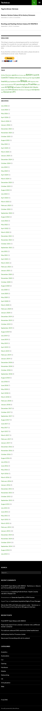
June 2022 (4, 221)
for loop (32, 78)
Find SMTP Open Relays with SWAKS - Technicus (17, 586)
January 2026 (5, 125)
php (27, 84)
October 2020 (5, 282)
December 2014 (6, 535)
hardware (13, 81)
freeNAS (4, 81)
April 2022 (4, 228)
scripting (9, 87)
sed (15, 87)
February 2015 (6, 527)
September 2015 (6, 500)
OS (2, 679)
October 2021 (5, 244)
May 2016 (4, 470)
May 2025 (4, 144)
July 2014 (4, 554)
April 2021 (4, 259)
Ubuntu (35, 87)
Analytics (4, 652)
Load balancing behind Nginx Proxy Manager (25, 601)
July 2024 (4, 167)
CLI (2, 660)
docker (20, 78)
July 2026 (4, 106)
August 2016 (5, 458)
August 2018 (5, 378)
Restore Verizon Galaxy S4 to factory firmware (18, 15)
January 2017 (5, 443)
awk (24, 75)
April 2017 (4, 431)
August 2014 (5, 550)
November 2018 (6, 366)
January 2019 (5, 358)
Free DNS (4, 700)
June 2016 (4, 466)
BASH (29, 74)
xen (2, 92)
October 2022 (5, 209)
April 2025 (4, 148)
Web (2, 686)
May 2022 (4, 224)
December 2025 (6, 129)
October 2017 (5, 412)
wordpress (36, 90)
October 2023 (5, 186)
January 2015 (5, 531)
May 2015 (4, 516)
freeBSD (37, 78)
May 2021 (4, 255)
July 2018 (4, 381)
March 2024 (5, 178)
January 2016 (5, 485)
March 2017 (5, 435)
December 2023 (6, 182)
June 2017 (4, 424)
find (24, 78)
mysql (6, 84)
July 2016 (4, 462)
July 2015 (4, 508)
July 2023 (4, 194)
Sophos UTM (20, 87)
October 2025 (5, 136)
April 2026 (4, 117)
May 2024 (4, 171)
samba (3, 87)
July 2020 (4, 290)
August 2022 (5, 217)
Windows (15, 90)
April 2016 (4, 473)
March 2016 (5, 477)
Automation (5, 656)
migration (33, 81)
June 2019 (4, 339)
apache (14, 75)
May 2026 (4, 113)
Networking (5, 675)
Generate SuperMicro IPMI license (23, 597)
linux (23, 81)
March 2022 (5, 232)
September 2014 (6, 546)
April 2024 (4, 175)
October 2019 (5, 324)
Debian (12, 78)
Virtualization (5, 683)
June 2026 (4, 110)
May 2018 (4, 389)
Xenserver (7, 92)
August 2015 (5, 504)
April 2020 (4, 301)
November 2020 (6, 278)
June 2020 (4, 293)
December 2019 (6, 316)
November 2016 (6, 450)
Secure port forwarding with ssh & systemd (20, 587)
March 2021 (5, 263)
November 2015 (6, 493)
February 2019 (6, 355)
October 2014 (5, 542)
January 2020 (5, 313)
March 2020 (5, 305)
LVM (28, 81)
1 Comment (16, 26)
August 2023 (5, 190)
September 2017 (6, 416)
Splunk (27, 87)
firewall (27, 78)
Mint (37, 81)
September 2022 (6, 213)
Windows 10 (22, 90)
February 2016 (6, 481)
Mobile (3, 671)
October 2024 (5, 163)
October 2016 (5, 454)
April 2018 (4, 393)
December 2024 (6, 159)
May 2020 (4, 297)
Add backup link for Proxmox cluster (13, 634)
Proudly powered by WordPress (10, 708)
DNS (16, 78)
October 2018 (5, 370)
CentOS (36, 75)
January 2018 (5, 404)
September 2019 (6, 328)
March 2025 (5, 152)
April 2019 (4, 347)
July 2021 (4, 251)
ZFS (14, 92)
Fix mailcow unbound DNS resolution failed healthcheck (20, 630)
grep (9, 81)
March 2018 (5, 397)
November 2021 (6, 240)
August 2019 (5, 332)
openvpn (10, 84)
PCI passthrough (19, 84)
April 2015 (4, 519)
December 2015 (6, 489)
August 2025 (5, 140)
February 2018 (6, 401)
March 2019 (5, 351)
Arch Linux (20, 75)
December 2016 (6, 447)
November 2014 (6, 539)
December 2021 (6, 236)
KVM (18, 81)
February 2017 (6, 439)
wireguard (28, 89)
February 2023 (6, 205)
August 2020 (5, 286)
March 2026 (5, 121)
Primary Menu (39, 2)
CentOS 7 (5, 77)
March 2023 (5, 201)
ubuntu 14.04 (4, 89)
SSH (31, 87)
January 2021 (5, 270)
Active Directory (6, 75)
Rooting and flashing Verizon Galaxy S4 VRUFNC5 (19, 24)
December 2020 (6, 274)
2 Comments (16, 17)
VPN (10, 90)
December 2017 (6, 408)
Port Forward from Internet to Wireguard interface (18, 607)
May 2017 (4, 427)
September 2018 (6, 374)
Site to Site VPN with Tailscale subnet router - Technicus (19, 605)
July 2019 (4, 336)
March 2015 (5, 523)
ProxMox (32, 84)
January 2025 (5, 155)
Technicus (5, 2)
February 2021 (6, 267)
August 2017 (5, 420)
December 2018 (6, 362)
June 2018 (4, 385)
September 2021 (6, 247)
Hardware (4, 667)
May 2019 (4, 343)
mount (2, 84)
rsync (38, 84)
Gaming (3, 663)
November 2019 (6, 320)
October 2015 (5, 496)
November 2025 (6, 133)
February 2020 (6, 309)
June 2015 (4, 512)
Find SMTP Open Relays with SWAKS (13, 621)
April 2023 (4, 198)
